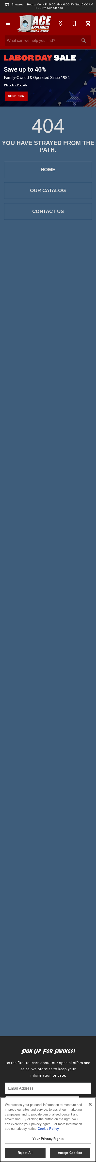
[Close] (90, 1104)
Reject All (25, 1153)
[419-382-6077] (74, 23)
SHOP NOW (16, 96)
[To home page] (34, 23)
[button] (8, 23)
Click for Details (15, 85)
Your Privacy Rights (47, 1139)
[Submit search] (83, 40)
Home (48, 169)
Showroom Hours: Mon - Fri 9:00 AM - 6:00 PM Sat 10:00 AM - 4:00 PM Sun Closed (52, 6)
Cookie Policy (48, 1129)
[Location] (60, 23)
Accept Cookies (70, 1153)
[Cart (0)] (88, 23)
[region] (48, 1130)
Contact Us (48, 211)
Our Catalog (48, 190)
